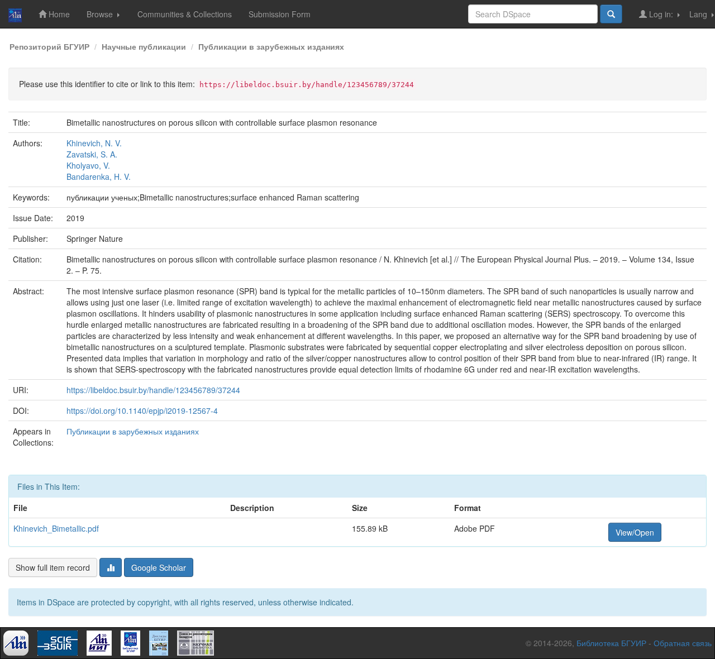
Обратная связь (683, 642)
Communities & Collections (184, 14)
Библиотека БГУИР (611, 642)
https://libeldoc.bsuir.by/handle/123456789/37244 (153, 389)
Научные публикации (144, 46)
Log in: (661, 14)
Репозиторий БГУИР (49, 46)
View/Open (635, 532)
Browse (101, 14)
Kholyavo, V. (88, 165)
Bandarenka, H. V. (98, 176)
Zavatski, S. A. (91, 154)
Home (58, 14)
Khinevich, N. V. (94, 143)
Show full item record (53, 567)
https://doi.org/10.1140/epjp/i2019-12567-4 (142, 410)
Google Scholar (158, 567)
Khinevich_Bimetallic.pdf (56, 528)
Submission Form (280, 14)
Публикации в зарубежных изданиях (271, 46)
